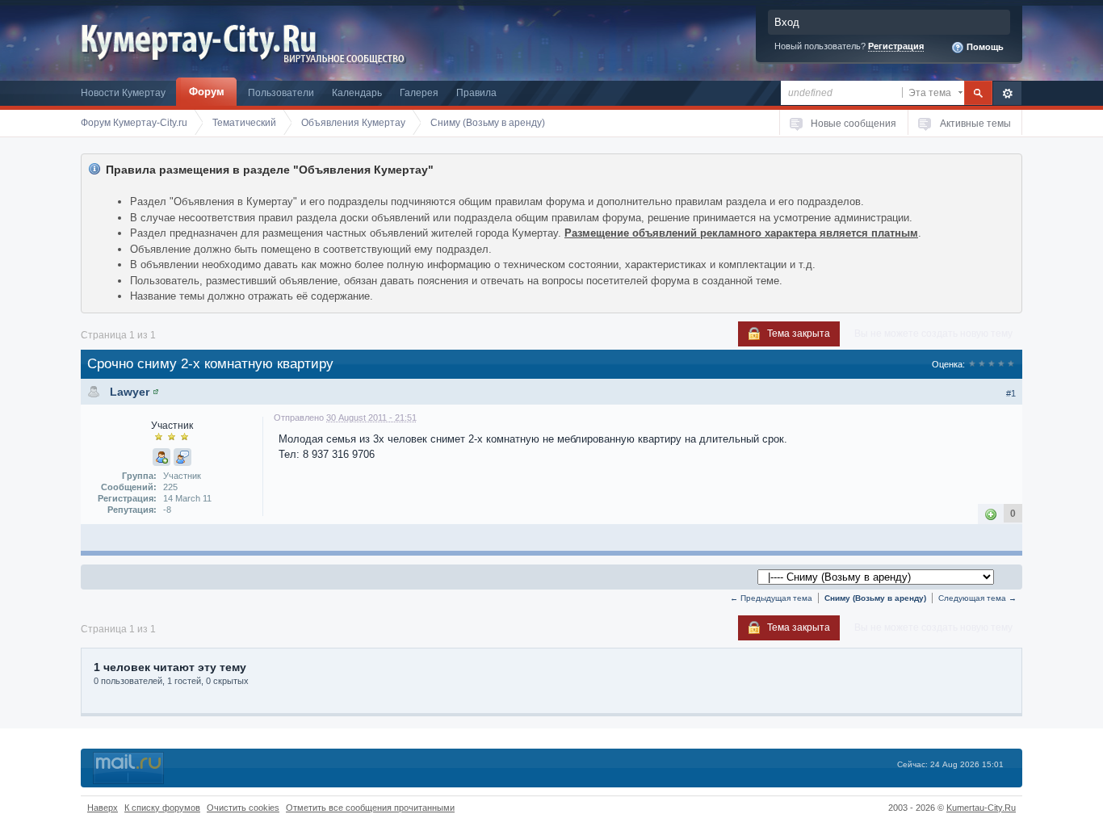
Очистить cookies (243, 807)
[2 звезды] (982, 364)
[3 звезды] (991, 364)
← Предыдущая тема (771, 598)
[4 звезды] (1001, 364)
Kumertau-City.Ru (981, 807)
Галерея (419, 92)
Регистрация (896, 46)
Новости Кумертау (123, 92)
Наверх (102, 807)
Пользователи (281, 92)
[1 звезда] (972, 364)
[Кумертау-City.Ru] (204, 39)
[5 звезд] (1011, 364)
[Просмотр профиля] (156, 391)
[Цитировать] (182, 457)
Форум (206, 92)
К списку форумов (162, 807)
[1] (990, 513)
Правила (476, 92)
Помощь (984, 47)
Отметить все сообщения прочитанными (370, 807)
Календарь (357, 92)
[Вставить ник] (161, 457)
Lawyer (129, 391)
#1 (1011, 393)
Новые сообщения (853, 123)
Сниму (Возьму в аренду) (875, 598)
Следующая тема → (977, 598)
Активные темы (975, 123)
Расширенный (1007, 93)
